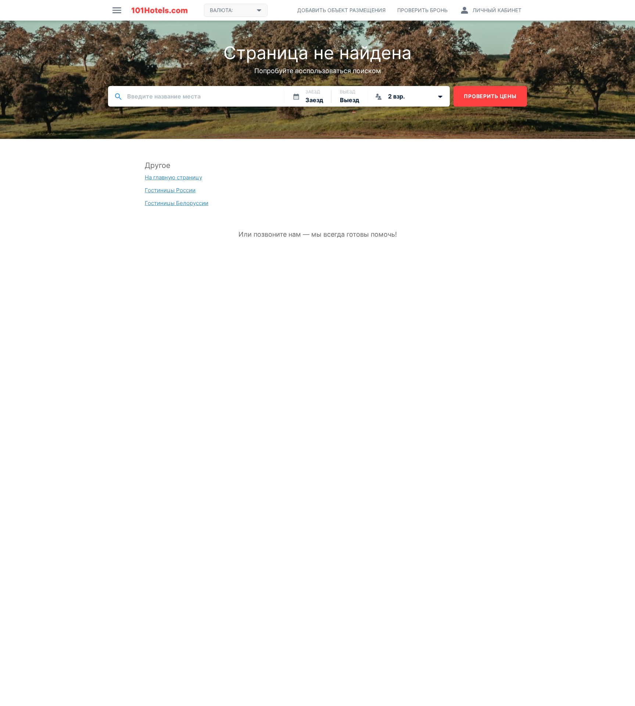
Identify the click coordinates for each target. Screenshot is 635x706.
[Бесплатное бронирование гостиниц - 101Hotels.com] (159, 10)
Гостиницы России (170, 190)
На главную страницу (173, 177)
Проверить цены (490, 96)
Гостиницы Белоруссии (176, 203)
